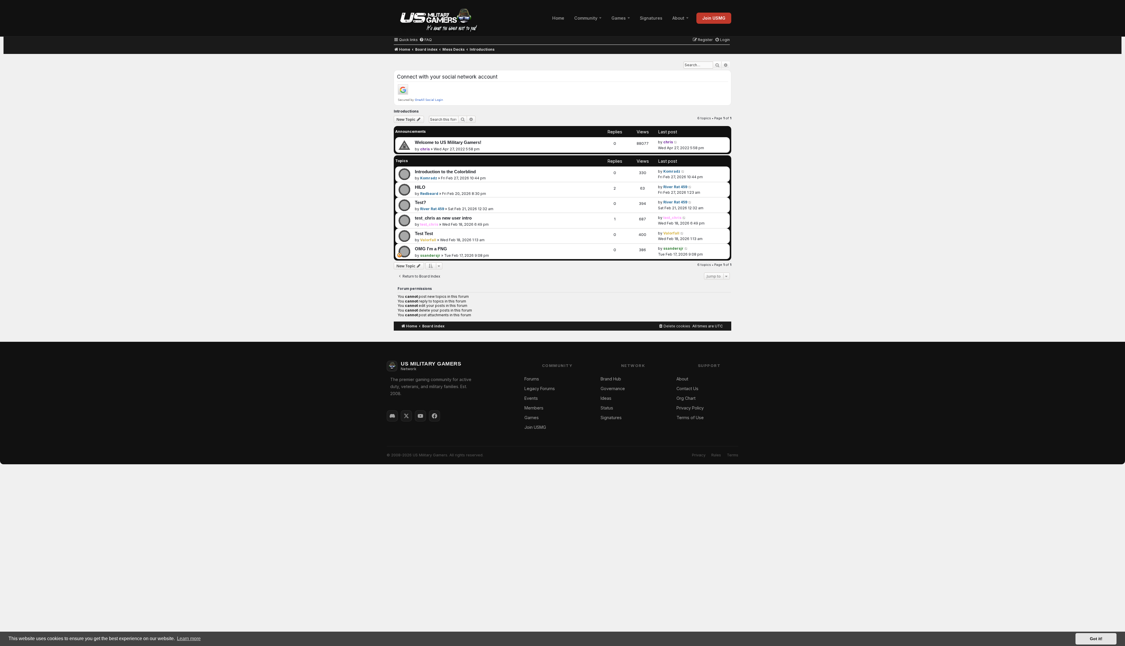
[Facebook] (434, 415)
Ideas (606, 398)
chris (425, 149)
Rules (716, 455)
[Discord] (392, 415)
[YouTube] (420, 415)
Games (618, 18)
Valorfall (428, 240)
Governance (613, 388)
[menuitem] (425, 40)
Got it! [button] (1096, 638)
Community (585, 18)
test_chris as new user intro (443, 218)
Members (533, 407)
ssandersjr (430, 255)
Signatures (651, 18)
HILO (420, 187)
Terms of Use (690, 417)
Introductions (406, 111)
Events (531, 398)
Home (558, 18)
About (678, 18)
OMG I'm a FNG (431, 248)
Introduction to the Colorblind (445, 171)
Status (607, 407)
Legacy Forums (539, 388)
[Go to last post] (676, 142)
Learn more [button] (189, 638)
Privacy (698, 455)
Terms (732, 455)
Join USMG (713, 18)
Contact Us (687, 388)
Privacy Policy (690, 407)
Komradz (428, 178)
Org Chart (686, 398)
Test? (420, 202)
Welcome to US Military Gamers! (448, 142)
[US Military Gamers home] (436, 18)
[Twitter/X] (406, 415)
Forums (531, 378)
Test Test (424, 233)
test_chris (429, 224)
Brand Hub (611, 378)
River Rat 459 (675, 187)
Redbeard (429, 193)
